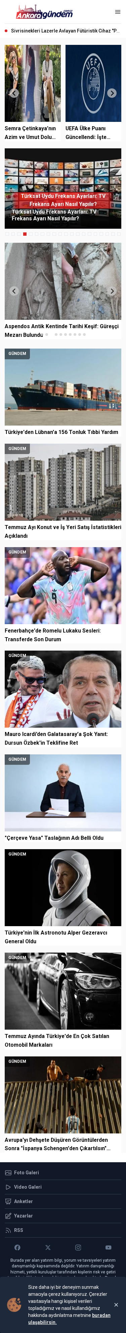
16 (95, 234)
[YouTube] (108, 1248)
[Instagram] (78, 1248)
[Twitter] (47, 1248)
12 (72, 234)
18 (107, 234)
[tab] (42, 334)
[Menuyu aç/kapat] (117, 11)
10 (60, 234)
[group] (63, 188)
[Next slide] (112, 93)
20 (119, 234)
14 (84, 234)
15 (89, 234)
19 (113, 234)
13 (78, 234)
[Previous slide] (14, 93)
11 (66, 234)
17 (101, 234)
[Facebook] (17, 1248)
